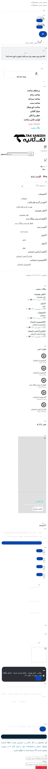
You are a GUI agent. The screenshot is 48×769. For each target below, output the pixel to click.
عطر (24, 248)
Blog (43, 169)
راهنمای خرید (35, 613)
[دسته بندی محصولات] (45, 147)
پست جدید (24, 231)
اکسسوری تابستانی (24, 264)
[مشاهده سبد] (45, 159)
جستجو (3, 154)
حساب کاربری (34, 587)
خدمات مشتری (34, 601)
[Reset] (43, 34)
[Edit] (44, 10)
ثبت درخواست (41, 767)
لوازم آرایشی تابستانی (24, 256)
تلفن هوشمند (24, 215)
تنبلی (24, 240)
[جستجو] (31, 154)
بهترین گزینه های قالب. (24, 207)
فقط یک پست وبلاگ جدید (24, 223)
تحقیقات (24, 198)
